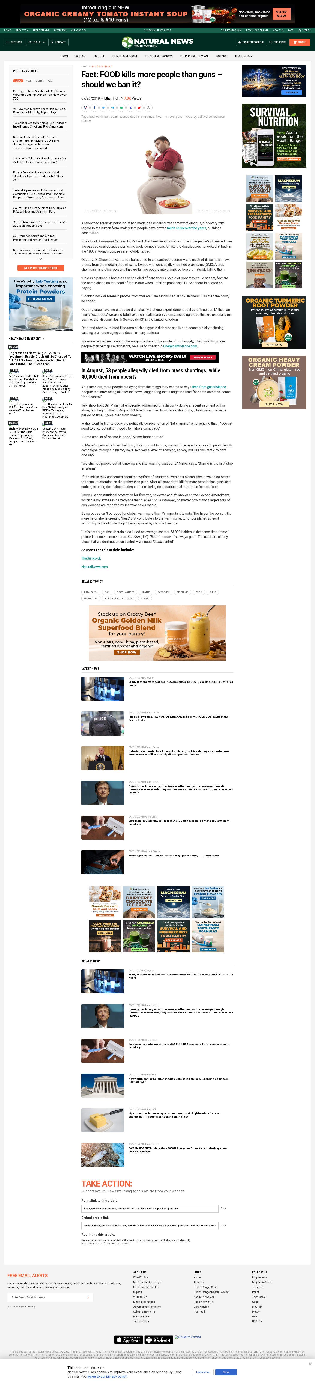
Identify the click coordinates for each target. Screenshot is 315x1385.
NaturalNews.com (94, 567)
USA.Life (257, 1321)
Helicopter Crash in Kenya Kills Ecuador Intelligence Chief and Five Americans (39, 124)
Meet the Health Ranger (147, 1282)
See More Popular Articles (40, 267)
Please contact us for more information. (105, 1243)
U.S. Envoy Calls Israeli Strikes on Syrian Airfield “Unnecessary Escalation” (39, 160)
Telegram (257, 1287)
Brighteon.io (259, 1277)
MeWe (256, 1311)
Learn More (203, 1372)
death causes (120, 116)
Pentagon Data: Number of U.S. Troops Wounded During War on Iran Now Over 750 (39, 94)
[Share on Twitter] (103, 108)
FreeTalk (257, 1306)
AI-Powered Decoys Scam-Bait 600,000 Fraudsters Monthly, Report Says (39, 110)
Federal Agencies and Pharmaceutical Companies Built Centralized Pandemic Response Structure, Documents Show (39, 193)
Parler (255, 1292)
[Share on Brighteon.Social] (85, 108)
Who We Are (140, 1277)
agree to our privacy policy (107, 1376)
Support (137, 1292)
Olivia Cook (150, 817)
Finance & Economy (159, 55)
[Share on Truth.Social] (130, 108)
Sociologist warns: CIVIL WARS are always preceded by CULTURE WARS (174, 855)
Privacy (97, 1351)
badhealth (96, 116)
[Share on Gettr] (139, 108)
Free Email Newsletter (146, 1287)
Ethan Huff (112, 98)
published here (130, 1357)
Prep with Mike (41, 30)
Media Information (144, 1301)
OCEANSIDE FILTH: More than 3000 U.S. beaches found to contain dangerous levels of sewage (178, 1150)
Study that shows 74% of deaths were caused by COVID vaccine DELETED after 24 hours (181, 683)
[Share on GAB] (121, 108)
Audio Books (78, 30)
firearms (161, 116)
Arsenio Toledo (152, 851)
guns (179, 116)
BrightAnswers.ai (231, 30)
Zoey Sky (149, 678)
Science (221, 55)
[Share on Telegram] (112, 108)
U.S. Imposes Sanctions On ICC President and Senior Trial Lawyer (35, 237)
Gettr (255, 1301)
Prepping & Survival (194, 55)
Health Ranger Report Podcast (212, 1292)
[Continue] (88, 1297)
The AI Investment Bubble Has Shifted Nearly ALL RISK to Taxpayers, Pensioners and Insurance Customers (57, 410)
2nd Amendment (102, 66)
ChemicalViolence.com (180, 346)
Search (306, 30)
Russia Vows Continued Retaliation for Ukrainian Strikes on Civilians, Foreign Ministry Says (39, 253)
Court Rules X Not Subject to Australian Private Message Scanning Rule (39, 209)
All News (199, 1282)
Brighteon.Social (262, 1282)
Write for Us (140, 1296)
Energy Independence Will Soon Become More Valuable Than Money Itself (23, 408)
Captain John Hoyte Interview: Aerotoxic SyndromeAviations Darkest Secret (54, 433)
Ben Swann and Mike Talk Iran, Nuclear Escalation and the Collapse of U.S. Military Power (24, 381)
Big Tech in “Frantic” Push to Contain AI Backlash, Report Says (39, 223)
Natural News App (204, 1296)
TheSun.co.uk (91, 558)
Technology (243, 55)
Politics (80, 55)
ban (107, 116)
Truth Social (259, 1296)
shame (86, 120)
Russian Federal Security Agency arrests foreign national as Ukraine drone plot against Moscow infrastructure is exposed (36, 142)
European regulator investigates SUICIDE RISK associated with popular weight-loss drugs (180, 822)
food (171, 116)
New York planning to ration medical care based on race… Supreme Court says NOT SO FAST (178, 1080)
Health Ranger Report (25, 338)
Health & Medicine (125, 55)
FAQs (290, 30)
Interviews (60, 30)
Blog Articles (201, 1306)
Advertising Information (147, 1306)
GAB (254, 1316)
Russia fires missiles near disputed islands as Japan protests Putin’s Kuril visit (38, 175)
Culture (99, 55)
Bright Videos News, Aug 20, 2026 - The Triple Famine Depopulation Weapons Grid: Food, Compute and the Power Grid (23, 436)
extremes (147, 116)
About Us (278, 30)
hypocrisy (190, 116)
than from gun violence (209, 387)
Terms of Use (141, 1321)
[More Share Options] (148, 108)
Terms (106, 1351)
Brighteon (22, 30)
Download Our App (257, 30)
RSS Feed (199, 1311)
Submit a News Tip (144, 1311)
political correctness (211, 116)
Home (7, 30)
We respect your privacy (21, 1306)
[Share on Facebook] (94, 108)
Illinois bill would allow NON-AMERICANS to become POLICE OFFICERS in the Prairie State (179, 718)
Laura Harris (151, 782)
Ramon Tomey (152, 712)
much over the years (186, 228)
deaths (135, 116)
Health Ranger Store (206, 1287)
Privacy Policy (141, 1316)
